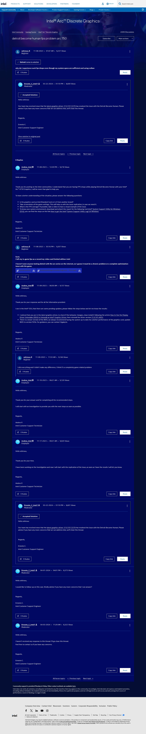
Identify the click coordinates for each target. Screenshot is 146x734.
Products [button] (15, 4)
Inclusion (102, 706)
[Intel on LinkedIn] (36, 711)
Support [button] (27, 4)
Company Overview (32, 706)
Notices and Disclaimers (98, 721)
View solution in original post (29, 136)
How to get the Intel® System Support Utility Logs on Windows (75, 211)
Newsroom (57, 706)
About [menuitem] (22, 9)
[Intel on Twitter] (31, 711)
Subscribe (107, 38)
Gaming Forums (31, 32)
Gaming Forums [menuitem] (79, 9)
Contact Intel (47, 706)
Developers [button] (52, 4)
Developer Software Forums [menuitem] (37, 9)
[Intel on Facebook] (26, 711)
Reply (125, 72)
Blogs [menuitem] (92, 9)
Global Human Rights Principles (86, 723)
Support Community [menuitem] (9, 9)
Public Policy (112, 706)
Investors (66, 706)
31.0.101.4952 (97, 317)
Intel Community (17, 32)
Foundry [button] (76, 4)
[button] (129, 51)
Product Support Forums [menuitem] (60, 9)
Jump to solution (29, 62)
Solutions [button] (38, 4)
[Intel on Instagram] (47, 711)
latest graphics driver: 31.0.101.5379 (61, 106)
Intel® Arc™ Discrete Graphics (48, 32)
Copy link (109, 140)
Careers (74, 706)
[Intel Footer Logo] (14, 715)
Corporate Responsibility (88, 706)
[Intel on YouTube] (42, 711)
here (74, 686)
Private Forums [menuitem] (104, 9)
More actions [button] (123, 38)
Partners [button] (64, 4)
